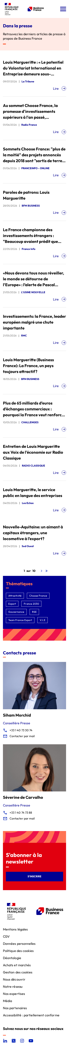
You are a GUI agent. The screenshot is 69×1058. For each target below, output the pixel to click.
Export (12, 603)
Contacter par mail (22, 736)
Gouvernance (16, 612)
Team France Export (20, 620)
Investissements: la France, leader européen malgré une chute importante (34, 322)
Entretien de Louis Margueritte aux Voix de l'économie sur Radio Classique (33, 452)
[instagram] (22, 1041)
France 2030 (31, 603)
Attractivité (15, 595)
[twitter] (13, 1041)
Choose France (38, 595)
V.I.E (42, 620)
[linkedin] (5, 1041)
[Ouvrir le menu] (63, 9)
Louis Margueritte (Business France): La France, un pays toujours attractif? (28, 365)
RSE (34, 612)
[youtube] (31, 1041)
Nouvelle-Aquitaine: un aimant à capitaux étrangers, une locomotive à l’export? (33, 532)
